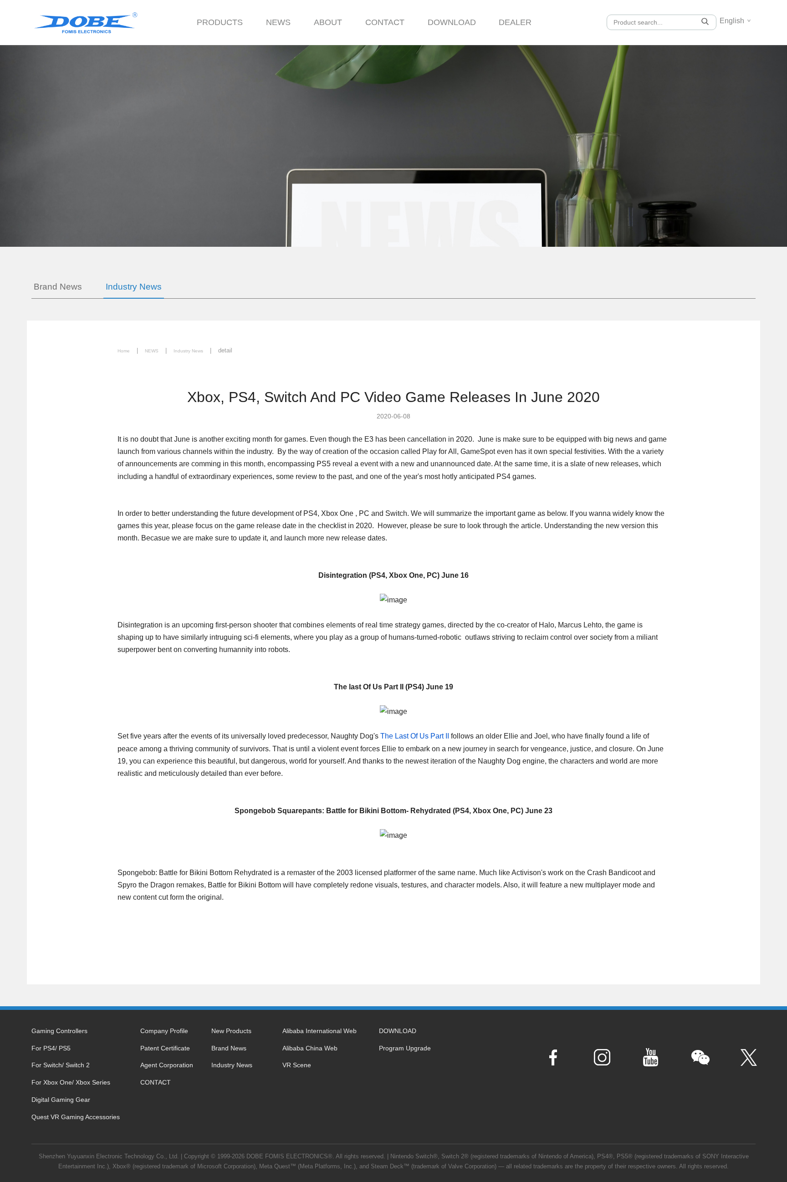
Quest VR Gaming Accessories (75, 1117)
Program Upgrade (405, 1048)
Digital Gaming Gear (60, 1099)
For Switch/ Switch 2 (60, 1065)
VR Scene (296, 1065)
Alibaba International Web (319, 1030)
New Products (231, 1030)
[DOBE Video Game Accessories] (85, 19)
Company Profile (164, 1030)
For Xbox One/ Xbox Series (70, 1082)
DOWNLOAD (452, 22)
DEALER (515, 22)
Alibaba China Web (309, 1048)
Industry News (134, 286)
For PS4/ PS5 (51, 1048)
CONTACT (384, 22)
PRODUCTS (220, 22)
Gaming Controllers (59, 1030)
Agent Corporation (166, 1065)
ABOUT (328, 22)
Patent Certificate (165, 1048)
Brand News (58, 286)
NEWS (278, 22)
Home (124, 350)
